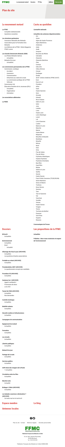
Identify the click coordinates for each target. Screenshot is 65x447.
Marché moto (6, 381)
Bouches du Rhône (42, 54)
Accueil (6, 2)
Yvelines (38, 185)
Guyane (38, 218)
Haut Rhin (39, 165)
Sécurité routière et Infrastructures (13, 313)
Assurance (10, 73)
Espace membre (9, 403)
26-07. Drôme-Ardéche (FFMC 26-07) (47, 78)
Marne (38, 130)
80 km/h (5, 234)
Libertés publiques (8, 344)
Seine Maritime (41, 181)
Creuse (38, 71)
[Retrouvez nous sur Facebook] (31, 418)
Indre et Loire (40, 102)
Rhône (38, 167)
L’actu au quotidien (42, 24)
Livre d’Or (7, 287)
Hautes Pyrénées (41, 159)
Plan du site (16, 422)
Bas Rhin (39, 163)
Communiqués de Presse (42, 224)
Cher (37, 62)
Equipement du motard (9, 324)
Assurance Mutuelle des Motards (15, 40)
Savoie (38, 174)
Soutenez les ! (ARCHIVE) (10, 280)
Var (37, 196)
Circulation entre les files (10, 374)
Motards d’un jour (10, 60)
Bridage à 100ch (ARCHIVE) (11, 387)
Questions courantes (11, 34)
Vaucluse (39, 198)
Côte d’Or (39, 67)
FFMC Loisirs (8, 49)
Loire (37, 110)
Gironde (38, 95)
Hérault (38, 97)
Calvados (39, 56)
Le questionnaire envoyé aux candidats (16, 269)
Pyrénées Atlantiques (43, 156)
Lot (37, 119)
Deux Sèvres (40, 187)
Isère (37, 104)
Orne (37, 150)
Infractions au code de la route (16, 78)
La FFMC (5, 29)
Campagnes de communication (12, 319)
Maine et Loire (40, 126)
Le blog (37, 403)
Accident (10, 71)
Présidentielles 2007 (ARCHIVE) (12, 267)
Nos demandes (9, 295)
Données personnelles (45, 422)
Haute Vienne (40, 205)
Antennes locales (10, 408)
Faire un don (58, 2)
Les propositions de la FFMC (47, 229)
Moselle (38, 141)
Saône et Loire (40, 170)
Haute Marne (40, 132)
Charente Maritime (42, 60)
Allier (37, 86)
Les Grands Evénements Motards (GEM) (15, 54)
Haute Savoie (40, 176)
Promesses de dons (10, 284)
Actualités (10, 58)
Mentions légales (31, 422)
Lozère (38, 124)
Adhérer (51, 2)
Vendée (38, 200)
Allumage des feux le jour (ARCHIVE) (14, 252)
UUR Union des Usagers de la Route (13, 368)
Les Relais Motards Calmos (13, 56)
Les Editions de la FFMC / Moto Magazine (17, 47)
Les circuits (6, 337)
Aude (37, 49)
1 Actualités (8, 370)
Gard (37, 89)
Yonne (38, 209)
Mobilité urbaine (7, 306)
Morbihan (39, 139)
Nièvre (38, 143)
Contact (23, 422)
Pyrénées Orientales (42, 161)
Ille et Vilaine (40, 100)
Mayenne (39, 134)
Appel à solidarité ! (10, 282)
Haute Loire (39, 113)
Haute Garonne (41, 91)
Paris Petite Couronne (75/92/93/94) (47, 178)
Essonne (38, 213)
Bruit (6, 245)
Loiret (38, 117)
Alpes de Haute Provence (44, 40)
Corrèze (38, 64)
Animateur (10, 93)
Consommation (11, 75)
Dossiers (33, 2)
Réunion (38, 220)
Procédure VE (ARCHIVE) (10, 274)
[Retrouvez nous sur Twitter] (34, 418)
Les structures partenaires (10, 38)
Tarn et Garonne (41, 194)
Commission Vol (9, 84)
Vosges (38, 207)
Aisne (38, 38)
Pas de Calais (40, 152)
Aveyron (38, 51)
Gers (37, 93)
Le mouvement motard (22, 2)
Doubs (38, 75)
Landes (38, 108)
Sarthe (38, 172)
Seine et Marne (41, 183)
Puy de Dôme (40, 154)
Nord (37, 145)
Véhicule (9, 82)
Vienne (38, 202)
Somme (38, 189)
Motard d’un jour (7, 350)
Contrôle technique (8, 300)
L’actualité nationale (40, 29)
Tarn (37, 191)
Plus (40, 2)
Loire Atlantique (41, 115)
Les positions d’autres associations (15, 256)
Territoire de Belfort (42, 211)
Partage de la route (8, 354)
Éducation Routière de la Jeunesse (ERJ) (17, 86)
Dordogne (39, 73)
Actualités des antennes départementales (47, 34)
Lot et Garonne (40, 121)
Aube (37, 47)
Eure (37, 80)
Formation (5, 330)
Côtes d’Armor (40, 69)
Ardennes (39, 45)
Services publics (7, 361)
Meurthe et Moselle (42, 137)
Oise (37, 148)
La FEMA (5, 102)
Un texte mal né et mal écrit (13, 398)
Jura (37, 106)
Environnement (7, 241)
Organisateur (11, 91)
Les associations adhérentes (11, 97)
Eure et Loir (39, 82)
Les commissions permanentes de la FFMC (16, 67)
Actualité (10, 247)
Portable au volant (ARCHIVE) (11, 260)
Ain (37, 36)
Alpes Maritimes (41, 43)
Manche (38, 128)
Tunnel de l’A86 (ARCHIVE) (10, 291)
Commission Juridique (11, 69)
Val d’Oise (39, 215)
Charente (39, 58)
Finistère (39, 84)
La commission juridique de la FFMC (18, 80)
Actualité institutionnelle (12, 32)
